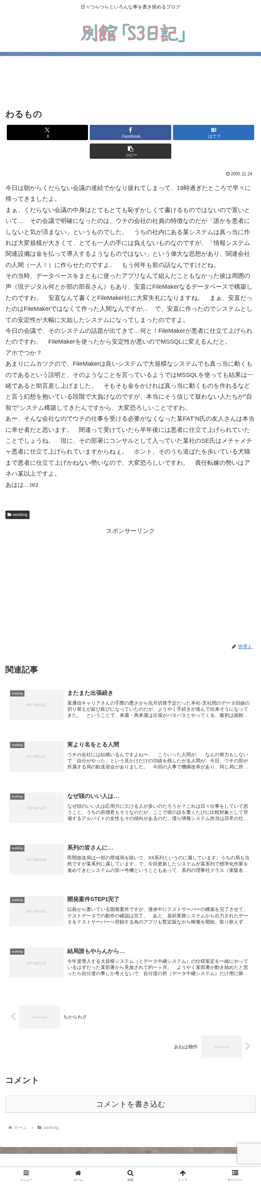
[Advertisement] (130, 82)
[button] (130, 151)
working (20, 514)
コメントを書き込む (131, 1104)
